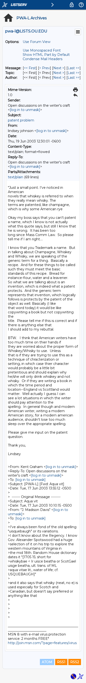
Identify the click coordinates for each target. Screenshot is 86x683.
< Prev (44, 68)
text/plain (15, 177)
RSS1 (61, 662)
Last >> (74, 68)
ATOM (47, 662)
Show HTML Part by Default (46, 55)
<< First (30, 68)
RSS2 (74, 662)
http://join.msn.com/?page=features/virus (42, 643)
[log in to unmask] (25, 110)
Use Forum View (36, 42)
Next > (58, 68)
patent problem (21, 120)
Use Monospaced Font (42, 50)
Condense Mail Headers (42, 59)
